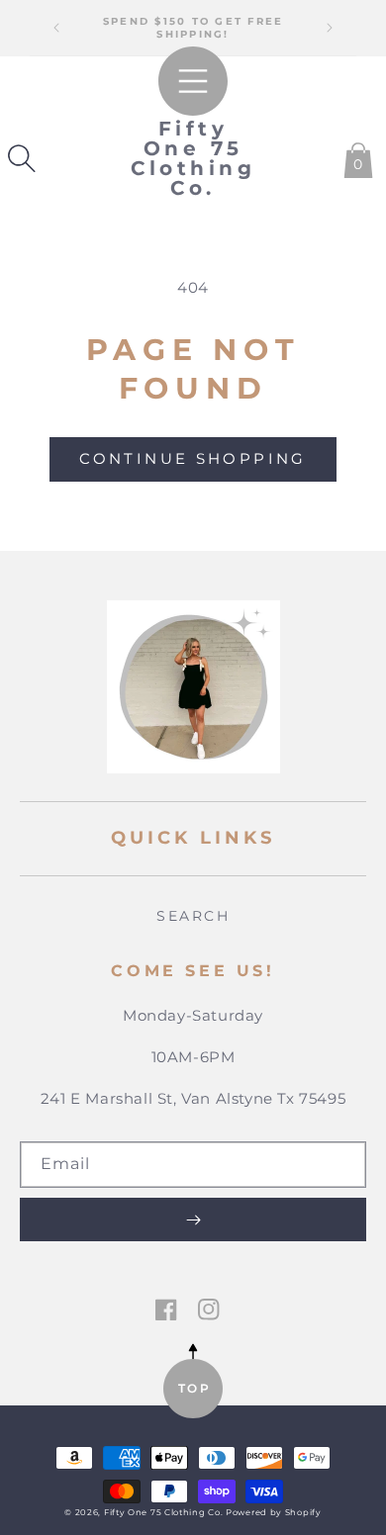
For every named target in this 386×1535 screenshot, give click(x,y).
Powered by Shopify (274, 1512)
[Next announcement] (329, 27)
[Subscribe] (193, 1219)
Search (193, 916)
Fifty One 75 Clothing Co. (165, 1512)
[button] (22, 158)
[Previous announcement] (56, 27)
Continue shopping (192, 458)
